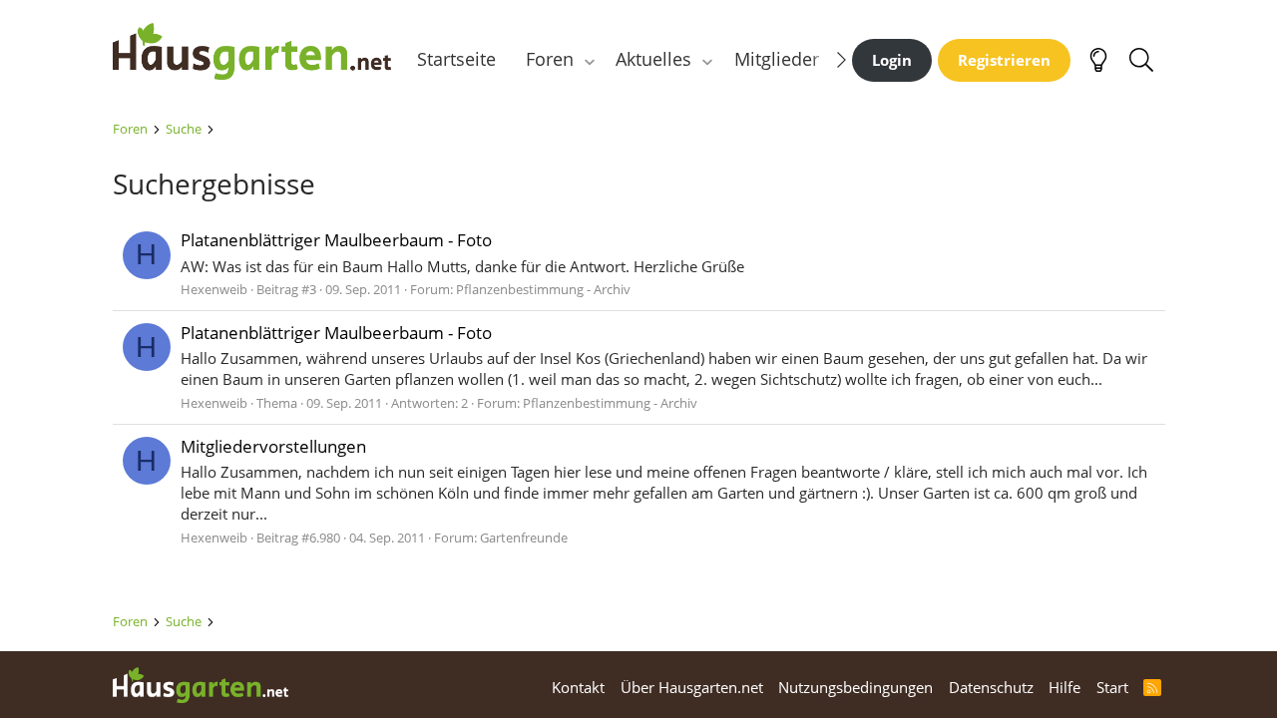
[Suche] (1141, 60)
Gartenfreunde (524, 537)
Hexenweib (214, 289)
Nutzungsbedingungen (855, 687)
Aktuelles (653, 59)
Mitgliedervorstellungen (273, 446)
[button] (589, 59)
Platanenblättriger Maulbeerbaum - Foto (336, 239)
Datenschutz (991, 687)
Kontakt (578, 687)
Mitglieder (776, 59)
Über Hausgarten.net (692, 687)
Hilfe (1064, 687)
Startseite (456, 59)
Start (1112, 687)
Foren (550, 59)
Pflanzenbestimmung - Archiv (543, 289)
